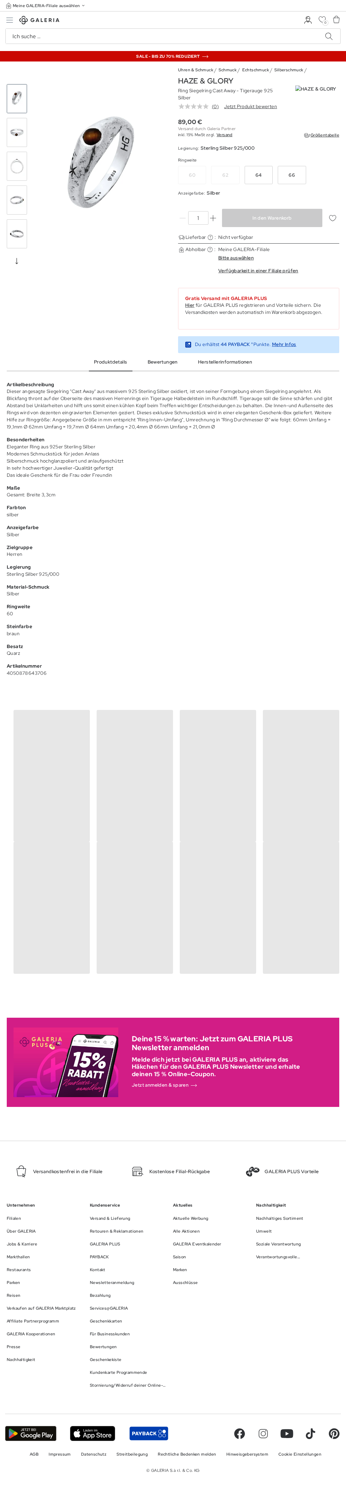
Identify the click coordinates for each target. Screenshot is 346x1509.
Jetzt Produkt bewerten (250, 106)
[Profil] (308, 20)
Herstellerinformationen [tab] (225, 362)
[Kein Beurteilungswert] (195, 106)
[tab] (101, 168)
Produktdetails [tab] (110, 362)
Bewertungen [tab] (163, 362)
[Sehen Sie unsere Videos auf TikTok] (310, 1433)
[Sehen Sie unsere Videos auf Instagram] (263, 1433)
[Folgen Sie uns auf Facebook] (239, 1433)
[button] (46, 5)
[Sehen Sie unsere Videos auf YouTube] (287, 1433)
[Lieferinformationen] (210, 237)
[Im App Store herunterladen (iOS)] (93, 1433)
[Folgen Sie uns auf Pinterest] (334, 1433)
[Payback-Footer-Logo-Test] (149, 1433)
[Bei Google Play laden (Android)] (30, 1433)
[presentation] (16, 260)
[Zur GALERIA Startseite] (39, 21)
